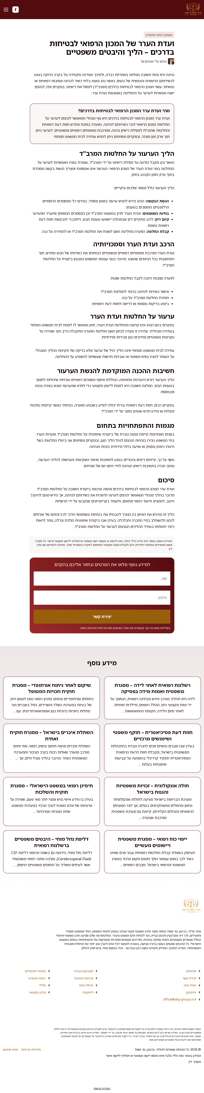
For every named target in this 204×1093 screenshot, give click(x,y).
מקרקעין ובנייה (83, 971)
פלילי (42, 985)
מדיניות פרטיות (31, 1049)
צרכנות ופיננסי (83, 978)
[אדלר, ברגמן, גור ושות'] (193, 9)
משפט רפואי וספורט (159, 35)
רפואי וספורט (37, 978)
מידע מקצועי (37, 992)
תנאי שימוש (10, 1049)
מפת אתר (189, 985)
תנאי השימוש (121, 628)
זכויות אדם (86, 985)
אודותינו (191, 971)
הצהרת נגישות (102, 1088)
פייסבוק (191, 992)
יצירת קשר (189, 978)
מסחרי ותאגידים (35, 971)
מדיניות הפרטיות (97, 628)
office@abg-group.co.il (179, 999)
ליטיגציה (87, 992)
